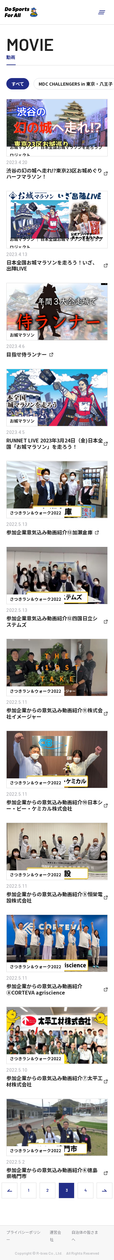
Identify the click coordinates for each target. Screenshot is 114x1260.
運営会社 (55, 1235)
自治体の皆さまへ (85, 1235)
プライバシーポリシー (23, 1235)
